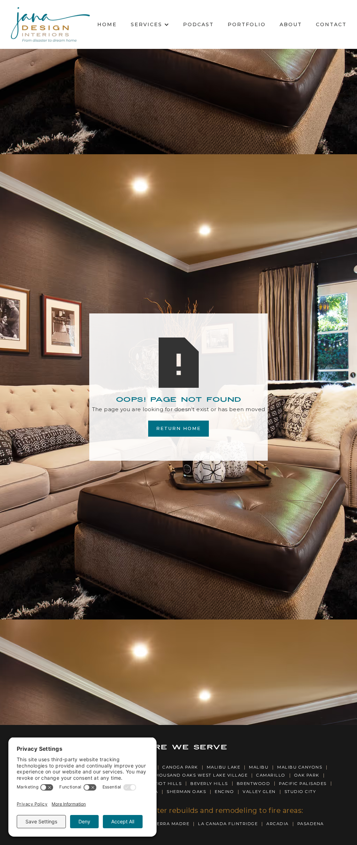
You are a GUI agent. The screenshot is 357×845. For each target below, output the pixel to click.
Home (107, 24)
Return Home (178, 428)
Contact (331, 24)
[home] (50, 24)
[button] (150, 24)
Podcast (198, 24)
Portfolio (247, 24)
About (291, 24)
